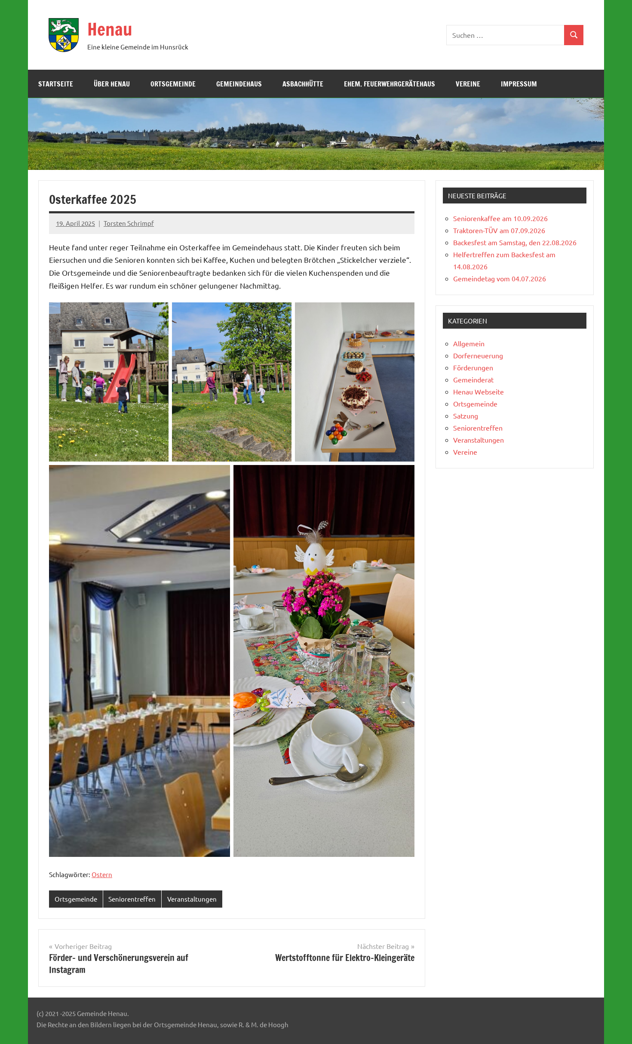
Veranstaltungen (192, 899)
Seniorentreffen (132, 899)
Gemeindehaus (239, 84)
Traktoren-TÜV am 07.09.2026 (499, 230)
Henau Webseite (478, 391)
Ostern (102, 874)
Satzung (465, 415)
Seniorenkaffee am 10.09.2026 (500, 218)
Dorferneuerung (478, 355)
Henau (109, 29)
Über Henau (112, 84)
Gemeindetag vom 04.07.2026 (499, 278)
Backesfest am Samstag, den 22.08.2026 (515, 242)
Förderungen (473, 367)
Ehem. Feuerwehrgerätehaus (389, 84)
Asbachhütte (302, 84)
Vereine (468, 84)
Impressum (519, 84)
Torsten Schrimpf (129, 223)
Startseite (55, 84)
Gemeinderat (473, 379)
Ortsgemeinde (173, 84)
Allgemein (469, 343)
